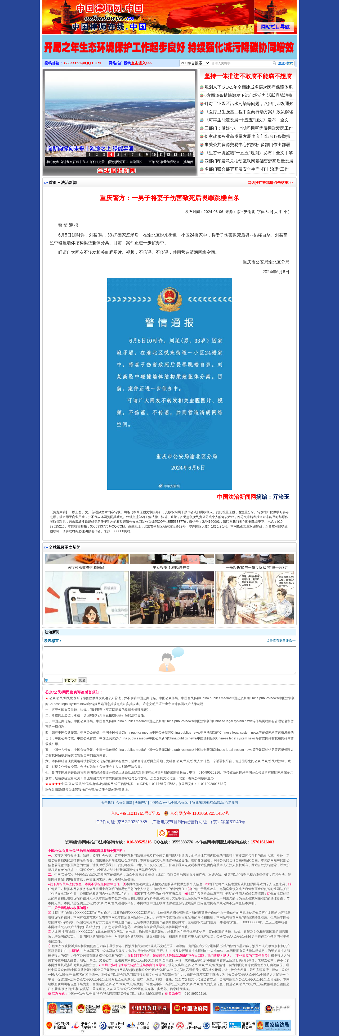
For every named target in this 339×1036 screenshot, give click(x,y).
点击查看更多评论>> (281, 640)
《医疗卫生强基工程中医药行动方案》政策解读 (248, 112)
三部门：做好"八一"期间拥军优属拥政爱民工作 (248, 128)
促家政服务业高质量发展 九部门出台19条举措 (247, 136)
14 (182, 155)
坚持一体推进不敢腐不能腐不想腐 (248, 76)
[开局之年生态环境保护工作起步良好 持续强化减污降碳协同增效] (169, 52)
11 (161, 155)
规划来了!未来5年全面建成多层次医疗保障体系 (248, 87)
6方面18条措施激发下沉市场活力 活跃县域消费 (248, 95)
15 (189, 155)
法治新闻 (69, 182)
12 (168, 155)
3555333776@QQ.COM (82, 63)
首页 (53, 182)
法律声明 (141, 803)
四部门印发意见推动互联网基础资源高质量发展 (248, 161)
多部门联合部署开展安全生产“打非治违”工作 (246, 169)
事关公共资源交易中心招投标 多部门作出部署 (247, 144)
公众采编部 (124, 803)
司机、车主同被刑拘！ (171, 590)
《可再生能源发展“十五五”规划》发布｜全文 (246, 120)
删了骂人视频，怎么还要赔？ (86, 590)
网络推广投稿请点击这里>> (270, 182)
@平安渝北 (246, 212)
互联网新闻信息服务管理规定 (126, 710)
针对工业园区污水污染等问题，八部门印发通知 (248, 103)
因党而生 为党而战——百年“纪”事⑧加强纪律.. (115, 162)
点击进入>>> (141, 63)
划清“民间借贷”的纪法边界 (256, 590)
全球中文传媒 (86, 15)
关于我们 (107, 803)
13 (175, 155)
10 (154, 155)
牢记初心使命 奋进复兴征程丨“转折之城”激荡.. (190, 162)
